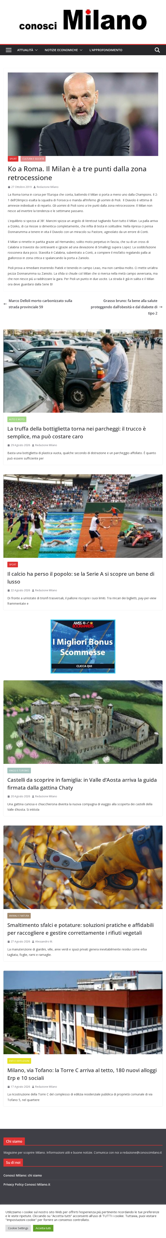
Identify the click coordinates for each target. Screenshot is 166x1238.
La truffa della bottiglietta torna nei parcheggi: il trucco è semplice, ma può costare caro (76, 432)
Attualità (25, 50)
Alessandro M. (44, 941)
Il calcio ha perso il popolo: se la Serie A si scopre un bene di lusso (80, 577)
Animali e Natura (19, 915)
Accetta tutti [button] (43, 1228)
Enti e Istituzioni (19, 1060)
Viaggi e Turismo (19, 770)
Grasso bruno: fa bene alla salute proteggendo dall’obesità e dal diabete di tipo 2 (124, 307)
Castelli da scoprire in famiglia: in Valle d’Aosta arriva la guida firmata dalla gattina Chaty (82, 783)
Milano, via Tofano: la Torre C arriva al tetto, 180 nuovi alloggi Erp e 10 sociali (82, 1074)
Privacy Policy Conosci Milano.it (26, 1184)
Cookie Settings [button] (18, 1228)
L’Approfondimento (105, 50)
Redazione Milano (48, 187)
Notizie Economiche (61, 50)
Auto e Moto (17, 419)
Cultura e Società (33, 158)
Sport (13, 158)
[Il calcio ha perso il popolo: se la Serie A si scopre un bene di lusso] (83, 516)
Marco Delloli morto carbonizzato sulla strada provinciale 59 (40, 303)
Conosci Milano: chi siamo (22, 1175)
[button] (35, 50)
